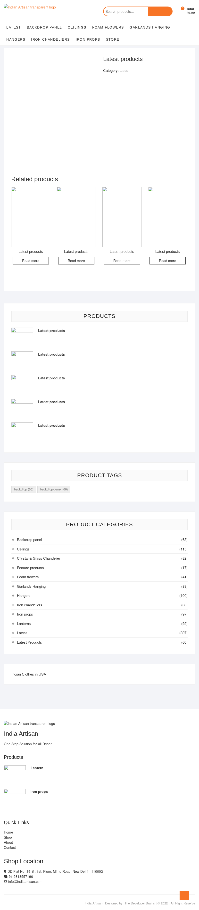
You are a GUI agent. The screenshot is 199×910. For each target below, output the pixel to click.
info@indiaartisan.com (24, 881)
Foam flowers (108, 27)
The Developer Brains (139, 903)
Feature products (30, 567)
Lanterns (24, 623)
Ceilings (77, 27)
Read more (30, 260)
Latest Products (29, 642)
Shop (8, 837)
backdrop (23, 489)
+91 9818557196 (20, 876)
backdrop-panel (54, 489)
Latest (13, 27)
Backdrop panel (44, 27)
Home (8, 832)
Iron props (88, 39)
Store (112, 39)
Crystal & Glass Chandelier (38, 558)
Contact (10, 847)
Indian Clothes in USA (28, 674)
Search (160, 11)
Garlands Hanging (150, 27)
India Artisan (93, 903)
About (8, 842)
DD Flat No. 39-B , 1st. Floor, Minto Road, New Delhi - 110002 (55, 871)
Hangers (15, 39)
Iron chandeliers (50, 39)
